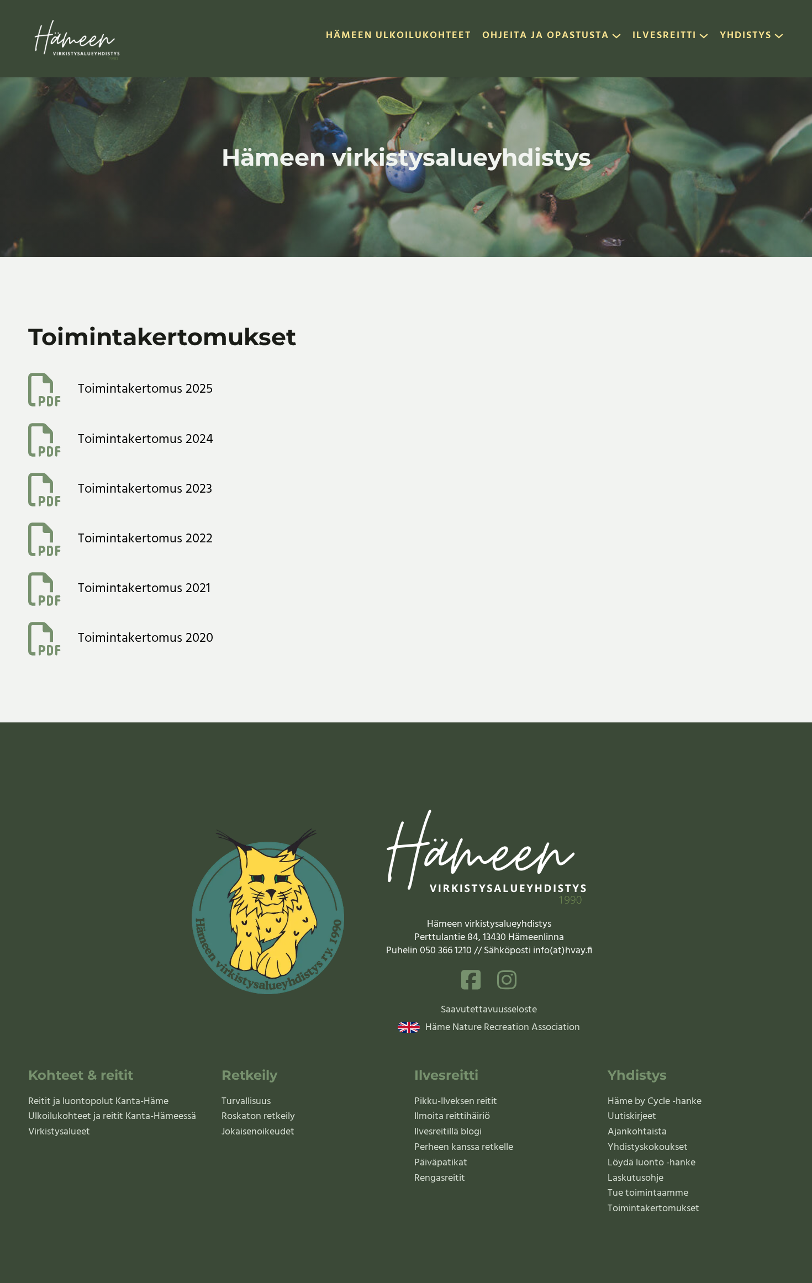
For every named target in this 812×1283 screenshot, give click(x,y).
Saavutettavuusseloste (489, 1010)
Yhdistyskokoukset (648, 1147)
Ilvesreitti (664, 36)
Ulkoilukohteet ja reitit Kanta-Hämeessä (112, 1116)
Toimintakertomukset (653, 1209)
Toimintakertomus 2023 (145, 490)
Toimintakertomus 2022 (145, 539)
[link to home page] (78, 38)
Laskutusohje (635, 1178)
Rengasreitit (439, 1178)
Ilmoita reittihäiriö (452, 1116)
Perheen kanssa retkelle (463, 1147)
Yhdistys (746, 36)
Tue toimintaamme (648, 1193)
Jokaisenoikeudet (258, 1132)
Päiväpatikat (440, 1163)
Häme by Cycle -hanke (655, 1102)
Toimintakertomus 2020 (145, 639)
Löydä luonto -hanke (651, 1163)
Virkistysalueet (59, 1132)
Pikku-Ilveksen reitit (455, 1102)
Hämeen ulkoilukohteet (398, 36)
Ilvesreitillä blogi (448, 1132)
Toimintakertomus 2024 (145, 440)
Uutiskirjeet (632, 1116)
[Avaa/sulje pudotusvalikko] (616, 38)
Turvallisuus (246, 1102)
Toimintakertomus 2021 (144, 589)
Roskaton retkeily (258, 1116)
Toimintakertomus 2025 (145, 390)
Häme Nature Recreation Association (502, 1027)
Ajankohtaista (637, 1132)
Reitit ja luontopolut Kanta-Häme (98, 1102)
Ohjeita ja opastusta (545, 36)
